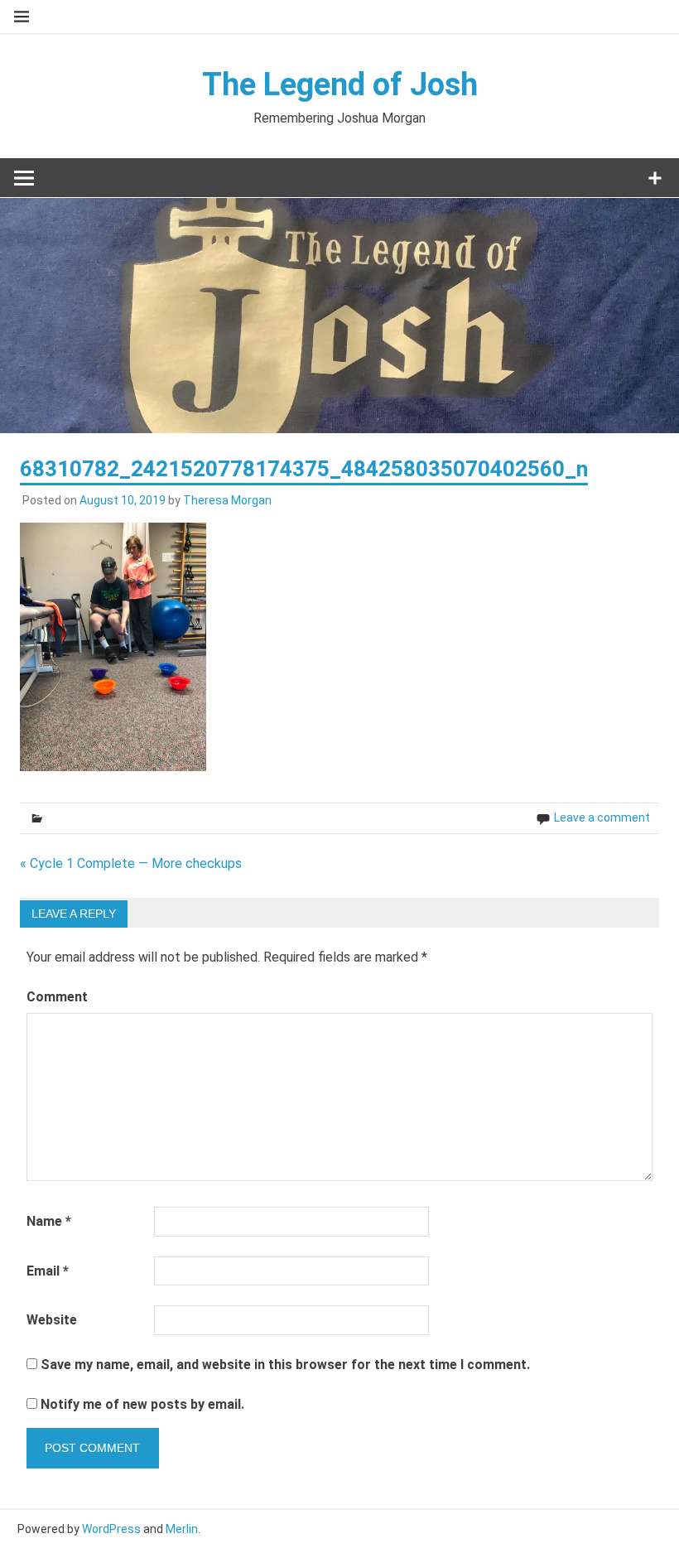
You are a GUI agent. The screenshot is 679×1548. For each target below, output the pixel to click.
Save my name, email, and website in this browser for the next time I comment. (285, 1364)
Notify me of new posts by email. (142, 1404)
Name (48, 1221)
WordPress (111, 1529)
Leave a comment (602, 817)
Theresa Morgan (227, 500)
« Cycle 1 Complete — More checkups (131, 863)
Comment (57, 997)
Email (47, 1271)
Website (51, 1320)
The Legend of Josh (340, 84)
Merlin (182, 1529)
